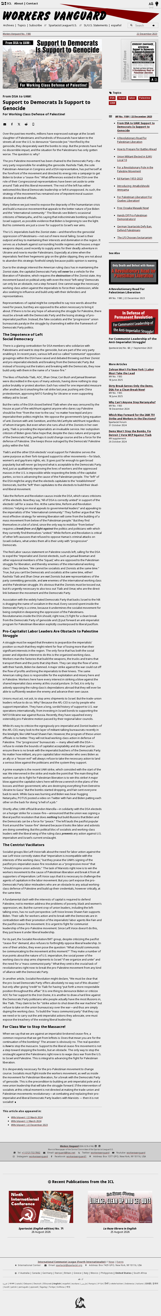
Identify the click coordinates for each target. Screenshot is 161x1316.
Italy (86, 1272)
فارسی (84, 1283)
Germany (47, 1272)
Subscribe (35, 25)
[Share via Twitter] (19, 124)
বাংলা (11, 1283)
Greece (78, 1272)
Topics (21, 25)
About (18, 3)
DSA (112, 97)
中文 (68, 1286)
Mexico (94, 1272)
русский (34, 1287)
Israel (121, 97)
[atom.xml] (95, 1146)
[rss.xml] (99, 1146)
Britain (67, 1272)
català (19, 1283)
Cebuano (28, 1283)
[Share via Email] (4, 124)
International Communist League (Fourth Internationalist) (72, 1261)
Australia (25, 1272)
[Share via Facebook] (12, 124)
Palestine (144, 97)
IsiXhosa (61, 1287)
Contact (32, 3)
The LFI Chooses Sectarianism (134, 237)
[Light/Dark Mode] (157, 4)
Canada (36, 1272)
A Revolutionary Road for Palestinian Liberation (132, 139)
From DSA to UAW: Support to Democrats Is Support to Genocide (136, 126)
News (111, 1261)
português (24, 1287)
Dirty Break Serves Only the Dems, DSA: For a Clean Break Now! (131, 387)
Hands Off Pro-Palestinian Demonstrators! (132, 217)
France (58, 1272)
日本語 (148, 1283)
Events (120, 1261)
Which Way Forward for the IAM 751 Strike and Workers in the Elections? (132, 416)
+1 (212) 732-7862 (31, 1152)
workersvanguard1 (76, 1156)
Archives (8, 25)
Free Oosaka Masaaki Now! (133, 208)
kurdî (6, 1287)
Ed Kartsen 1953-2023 (130, 178)
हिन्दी (107, 1283)
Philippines (107, 1272)
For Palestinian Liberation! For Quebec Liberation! (134, 198)
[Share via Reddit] (26, 124)
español (116, 25)
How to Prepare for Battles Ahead (137, 149)
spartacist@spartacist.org (69, 1265)
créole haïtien (116, 1283)
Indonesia (129, 1283)
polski (14, 1287)
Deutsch (37, 1283)
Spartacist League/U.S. (63, 25)
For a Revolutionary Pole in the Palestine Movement (135, 169)
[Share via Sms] (33, 124)
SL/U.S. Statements (96, 25)
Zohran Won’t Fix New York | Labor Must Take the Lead (131, 371)
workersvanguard (100, 1152)
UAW (112, 102)
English (57, 1283)
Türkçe (52, 1287)
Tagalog (43, 1287)
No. (17, 33)
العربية (5, 1284)
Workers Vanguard (69, 1146)
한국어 (155, 1283)
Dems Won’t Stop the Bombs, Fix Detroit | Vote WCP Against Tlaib (130, 433)
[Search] (154, 25)
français (92, 1283)
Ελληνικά (47, 1283)
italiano (139, 1283)
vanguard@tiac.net (65, 1152)
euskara (75, 1283)
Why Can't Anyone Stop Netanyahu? (132, 402)
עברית (100, 1283)
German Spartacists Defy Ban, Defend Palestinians (134, 228)
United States (123, 1272)
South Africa (140, 1272)
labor (132, 97)
